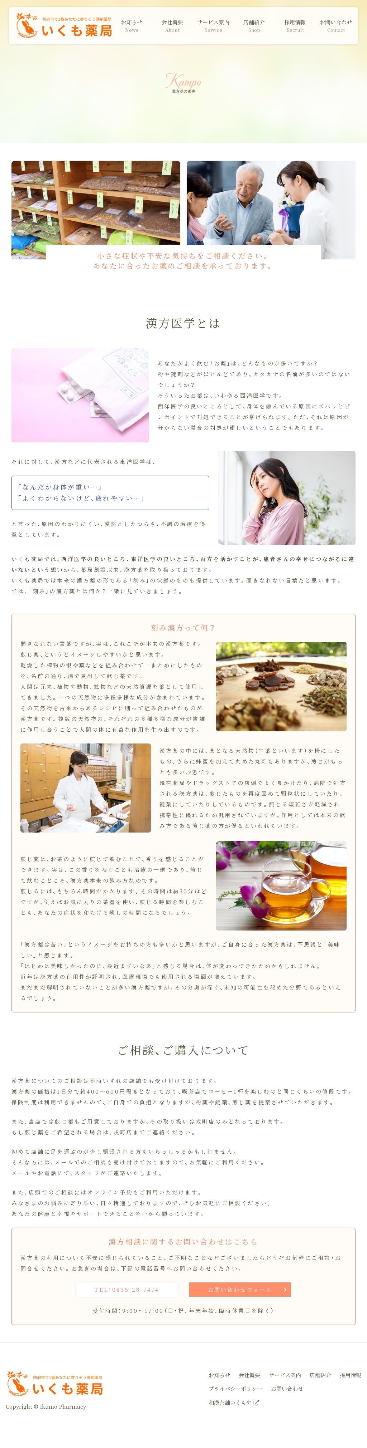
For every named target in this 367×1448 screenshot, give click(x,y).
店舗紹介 (320, 1375)
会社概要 (249, 1375)
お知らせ (219, 1375)
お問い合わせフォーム (240, 1289)
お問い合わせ (287, 1388)
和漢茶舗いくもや (230, 1402)
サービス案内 (285, 1375)
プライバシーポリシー (235, 1388)
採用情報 (350, 1375)
